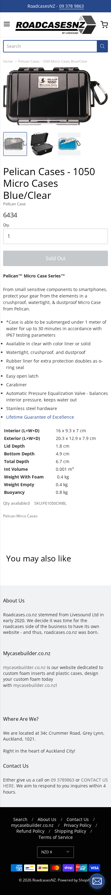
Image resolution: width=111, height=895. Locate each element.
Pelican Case (14, 204)
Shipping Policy (70, 831)
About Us (47, 819)
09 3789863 (62, 780)
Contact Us (78, 819)
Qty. (6, 225)
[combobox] (50, 46)
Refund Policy (30, 831)
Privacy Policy (77, 825)
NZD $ (46, 852)
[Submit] (102, 46)
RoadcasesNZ (44, 880)
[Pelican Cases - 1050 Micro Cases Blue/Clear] (15, 144)
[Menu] (6, 24)
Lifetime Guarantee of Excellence (40, 417)
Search (20, 819)
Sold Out (56, 258)
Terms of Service (56, 837)
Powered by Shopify (74, 880)
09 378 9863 (71, 6)
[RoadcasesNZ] (55, 24)
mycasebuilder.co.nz (24, 667)
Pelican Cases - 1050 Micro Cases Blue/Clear (53, 61)
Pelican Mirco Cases (20, 516)
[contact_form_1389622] (97, 881)
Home (8, 61)
